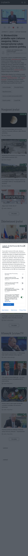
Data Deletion (5, 310)
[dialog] (14, 278)
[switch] (22, 278)
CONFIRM (8, 304)
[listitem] (14, 274)
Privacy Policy (22, 310)
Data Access (14, 310)
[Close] (24, 246)
